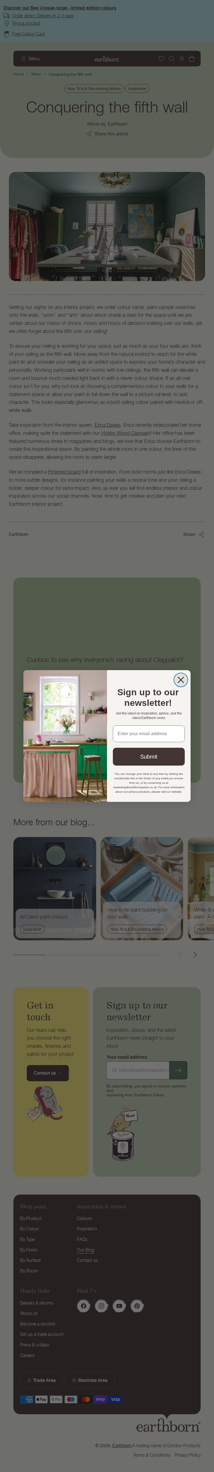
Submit (148, 757)
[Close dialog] (181, 680)
